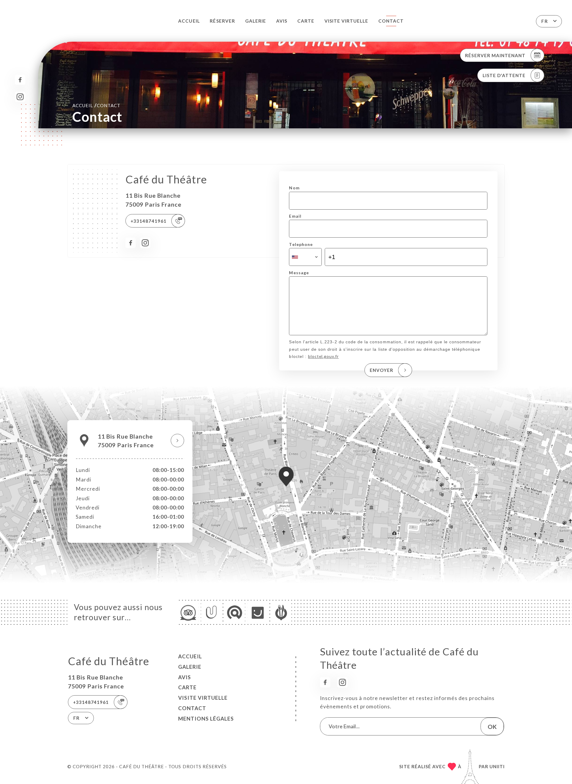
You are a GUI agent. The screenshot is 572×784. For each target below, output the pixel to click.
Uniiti (497, 766)
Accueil (189, 21)
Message (299, 272)
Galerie (255, 21)
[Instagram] (20, 97)
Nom (294, 187)
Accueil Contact (96, 105)
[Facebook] (20, 80)
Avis (281, 21)
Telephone (301, 244)
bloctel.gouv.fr (323, 356)
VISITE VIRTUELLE (346, 21)
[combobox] (305, 257)
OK (492, 726)
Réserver (222, 21)
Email (295, 216)
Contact (391, 21)
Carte (305, 21)
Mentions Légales (206, 719)
